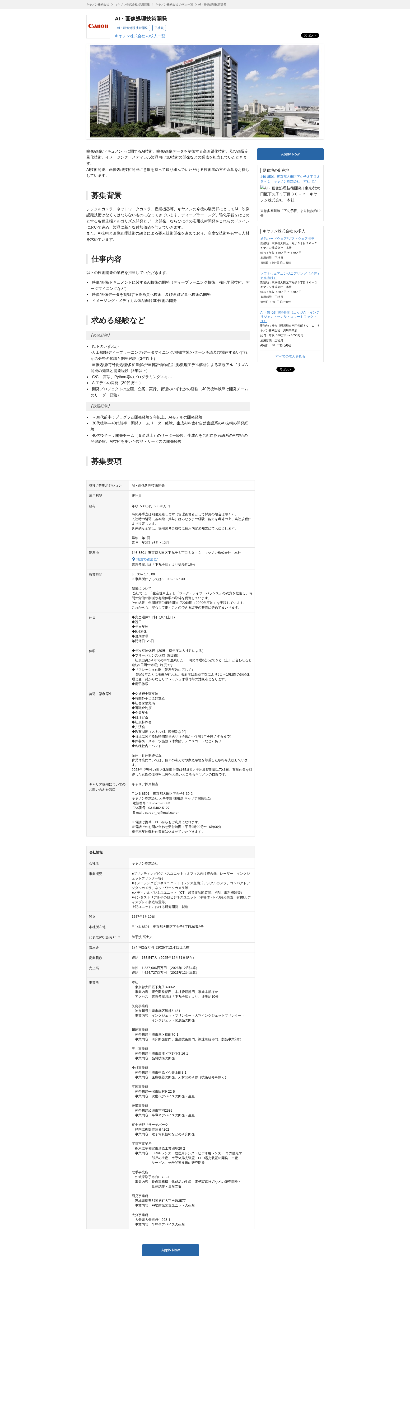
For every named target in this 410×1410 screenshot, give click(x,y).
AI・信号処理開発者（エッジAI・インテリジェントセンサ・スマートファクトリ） (290, 316)
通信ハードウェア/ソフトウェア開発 (287, 238)
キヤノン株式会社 (98, 4)
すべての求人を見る (290, 356)
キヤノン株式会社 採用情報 (132, 4)
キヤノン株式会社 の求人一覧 (174, 4)
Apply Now (170, 1250)
